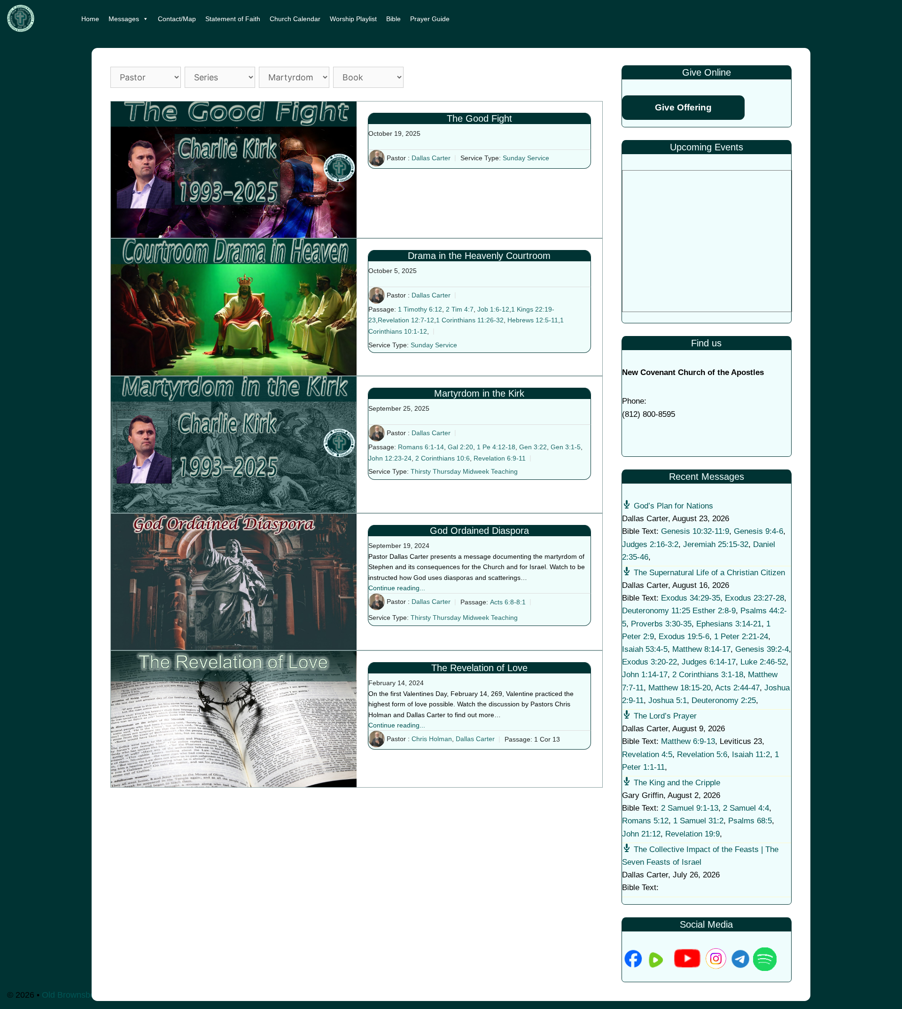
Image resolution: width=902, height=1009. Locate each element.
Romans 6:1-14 (421, 447)
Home (90, 19)
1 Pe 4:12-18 (496, 447)
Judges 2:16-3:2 (650, 544)
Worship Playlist (353, 19)
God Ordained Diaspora (479, 530)
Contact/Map (177, 19)
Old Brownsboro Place (84, 995)
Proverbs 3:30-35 (661, 623)
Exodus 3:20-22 (649, 661)
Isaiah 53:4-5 (645, 649)
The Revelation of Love (479, 668)
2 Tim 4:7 (460, 309)
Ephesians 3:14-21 (729, 623)
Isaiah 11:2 (751, 754)
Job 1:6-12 (493, 309)
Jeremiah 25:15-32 (715, 544)
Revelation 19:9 (692, 833)
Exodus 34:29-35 (690, 598)
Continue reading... (396, 588)
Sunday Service (526, 158)
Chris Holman (432, 739)
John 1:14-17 (645, 674)
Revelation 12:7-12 (406, 320)
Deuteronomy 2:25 (724, 700)
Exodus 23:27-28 (754, 598)
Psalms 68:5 (750, 820)
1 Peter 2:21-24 (741, 636)
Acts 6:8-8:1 (508, 602)
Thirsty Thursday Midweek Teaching (464, 472)
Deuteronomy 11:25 (656, 610)
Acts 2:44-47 (737, 687)
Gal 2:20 (460, 447)
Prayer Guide (430, 19)
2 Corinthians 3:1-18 (707, 674)
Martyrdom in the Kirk (479, 393)
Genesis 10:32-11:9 (695, 531)
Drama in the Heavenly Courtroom (479, 255)
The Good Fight (479, 118)
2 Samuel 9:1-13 (689, 808)
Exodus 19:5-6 (684, 636)
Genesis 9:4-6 (758, 531)
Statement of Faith (232, 19)
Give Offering (683, 107)
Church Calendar (295, 19)
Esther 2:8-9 (714, 610)
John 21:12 (641, 833)
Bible (393, 19)
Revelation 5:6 (702, 754)
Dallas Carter (431, 158)
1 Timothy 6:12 (420, 309)
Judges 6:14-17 (709, 661)
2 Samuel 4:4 (746, 808)
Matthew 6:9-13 (688, 741)
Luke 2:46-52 (763, 661)
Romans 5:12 (645, 820)
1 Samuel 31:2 (698, 820)
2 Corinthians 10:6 (442, 458)
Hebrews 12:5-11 (532, 320)
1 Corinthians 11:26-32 (470, 320)
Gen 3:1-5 (566, 447)
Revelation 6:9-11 (500, 458)
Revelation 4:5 (647, 754)
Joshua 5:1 (667, 700)
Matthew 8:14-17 (701, 649)
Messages (124, 19)
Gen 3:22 (533, 447)
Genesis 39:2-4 (762, 649)
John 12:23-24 (390, 458)
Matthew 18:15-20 (679, 687)
